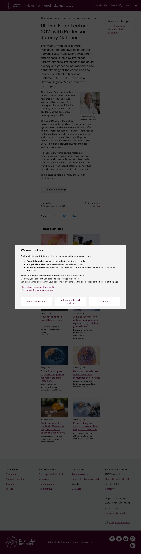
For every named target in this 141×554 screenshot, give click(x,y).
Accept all (104, 301)
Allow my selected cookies (70, 301)
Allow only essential (37, 301)
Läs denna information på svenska (37, 290)
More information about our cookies (38, 287)
